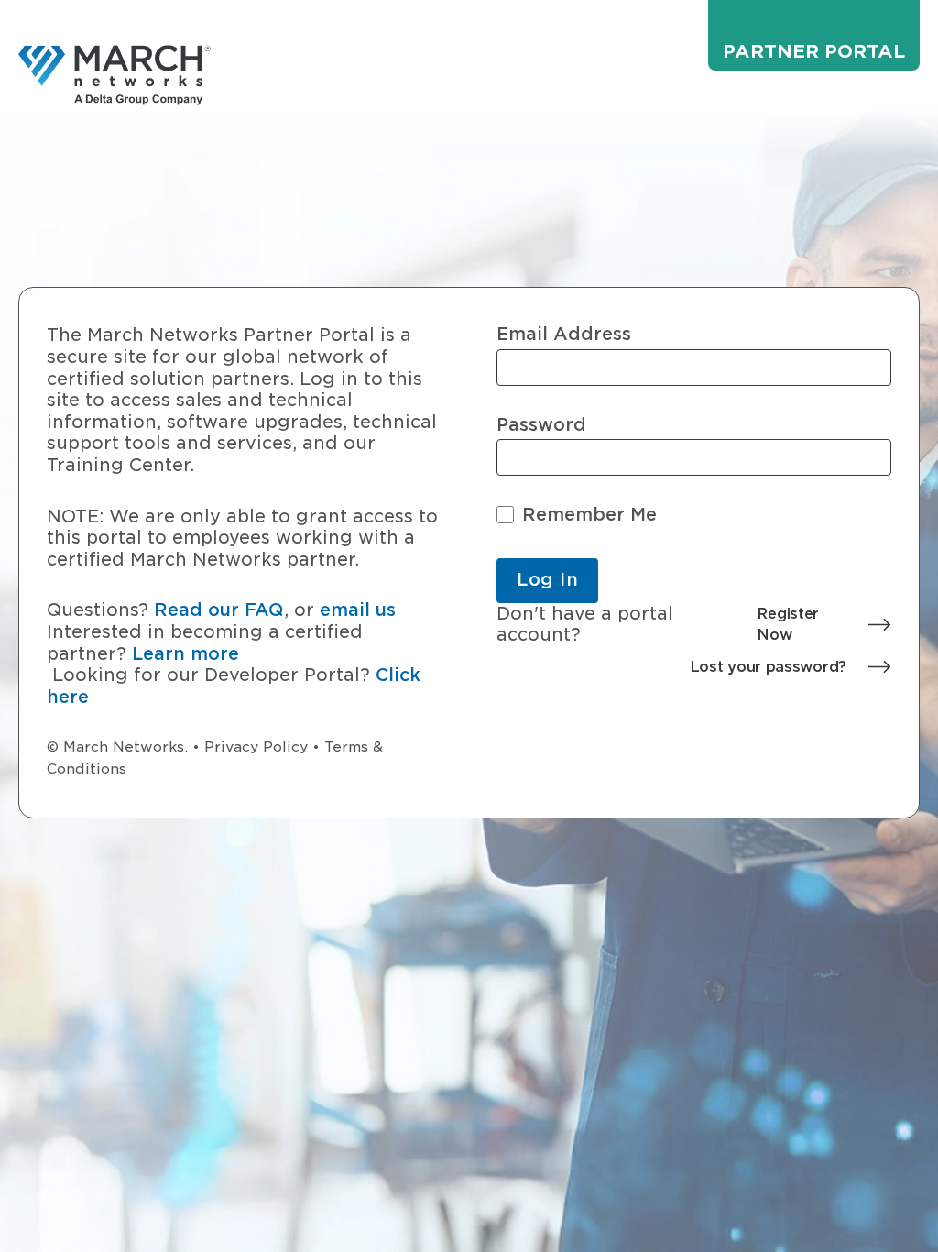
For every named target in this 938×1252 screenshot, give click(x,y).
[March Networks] (114, 75)
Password (541, 424)
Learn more (185, 653)
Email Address (563, 334)
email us (358, 610)
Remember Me (589, 514)
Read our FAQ (219, 610)
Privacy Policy (256, 747)
